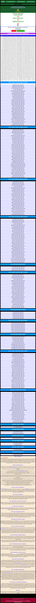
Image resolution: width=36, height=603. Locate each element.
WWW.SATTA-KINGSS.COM (18, 7)
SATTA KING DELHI (11, 1)
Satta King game (14, 553)
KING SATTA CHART (30, 1)
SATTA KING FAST (3, 1)
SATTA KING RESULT (21, 1)
